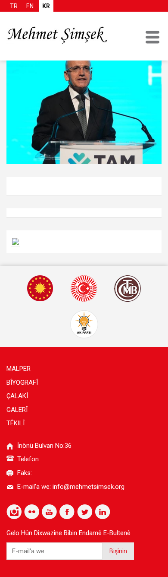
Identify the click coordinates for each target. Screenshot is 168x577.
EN (30, 6)
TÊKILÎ (15, 423)
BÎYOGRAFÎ (22, 382)
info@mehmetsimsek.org (88, 487)
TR (14, 6)
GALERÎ (17, 410)
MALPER (18, 369)
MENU (152, 37)
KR (46, 6)
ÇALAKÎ (17, 396)
